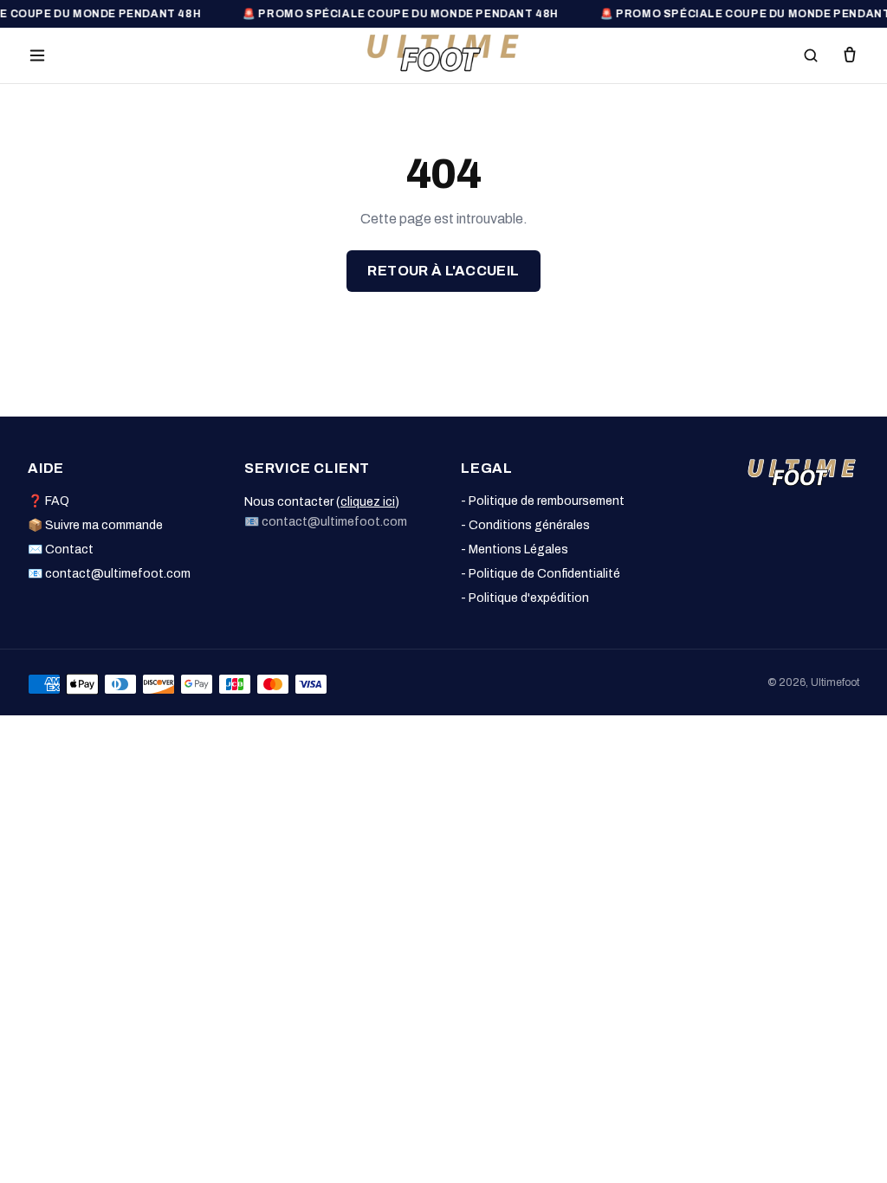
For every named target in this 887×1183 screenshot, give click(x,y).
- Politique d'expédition (525, 598)
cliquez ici (367, 501)
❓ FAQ (48, 501)
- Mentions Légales (514, 549)
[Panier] (849, 55)
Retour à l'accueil (443, 270)
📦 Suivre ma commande (95, 525)
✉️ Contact (61, 549)
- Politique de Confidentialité (540, 573)
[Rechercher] (810, 55)
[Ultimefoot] (443, 53)
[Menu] (37, 55)
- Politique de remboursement (543, 501)
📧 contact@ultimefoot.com (109, 573)
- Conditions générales (525, 525)
